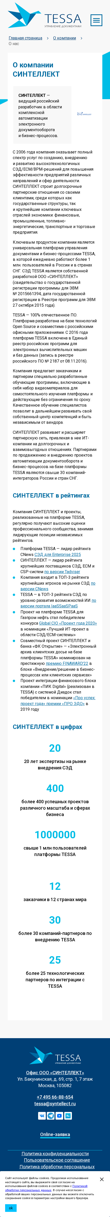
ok (11, 1208)
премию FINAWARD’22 (67, 663)
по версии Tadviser (62, 571)
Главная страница (25, 38)
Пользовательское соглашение (57, 1160)
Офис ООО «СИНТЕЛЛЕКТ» (55, 1072)
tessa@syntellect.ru (55, 1103)
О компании (64, 38)
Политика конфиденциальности (55, 1153)
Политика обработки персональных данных (57, 1170)
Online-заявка (55, 1134)
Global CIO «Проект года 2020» (68, 623)
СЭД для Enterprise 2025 (58, 554)
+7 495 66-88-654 (55, 1097)
